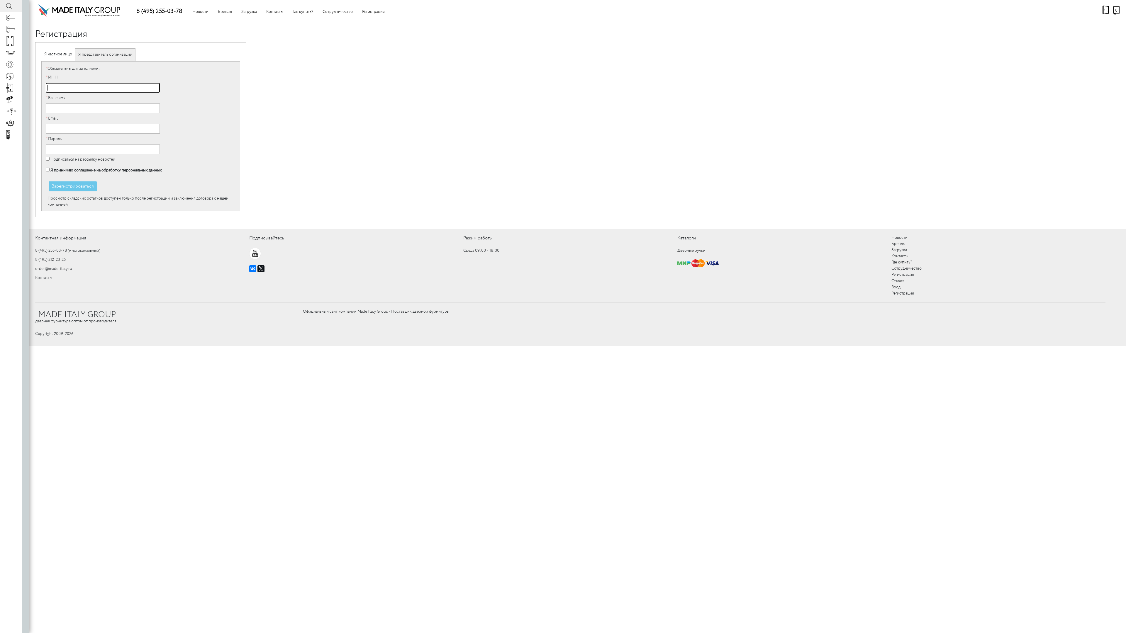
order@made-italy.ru (53, 269)
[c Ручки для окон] (11, 29)
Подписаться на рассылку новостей (82, 159)
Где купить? (303, 12)
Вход (896, 287)
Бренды (225, 12)
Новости (200, 12)
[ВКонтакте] (252, 268)
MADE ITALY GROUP (77, 315)
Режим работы (478, 238)
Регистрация (373, 12)
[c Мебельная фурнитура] (11, 53)
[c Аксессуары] (11, 123)
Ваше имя (55, 98)
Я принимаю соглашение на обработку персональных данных (106, 170)
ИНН (52, 77)
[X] (260, 268)
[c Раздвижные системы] (11, 111)
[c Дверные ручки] (11, 17)
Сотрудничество (338, 12)
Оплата (897, 281)
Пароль (54, 139)
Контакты (274, 12)
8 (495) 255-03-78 (159, 11)
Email (52, 118)
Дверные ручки (691, 250)
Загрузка (249, 12)
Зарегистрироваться (73, 186)
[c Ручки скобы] (11, 41)
